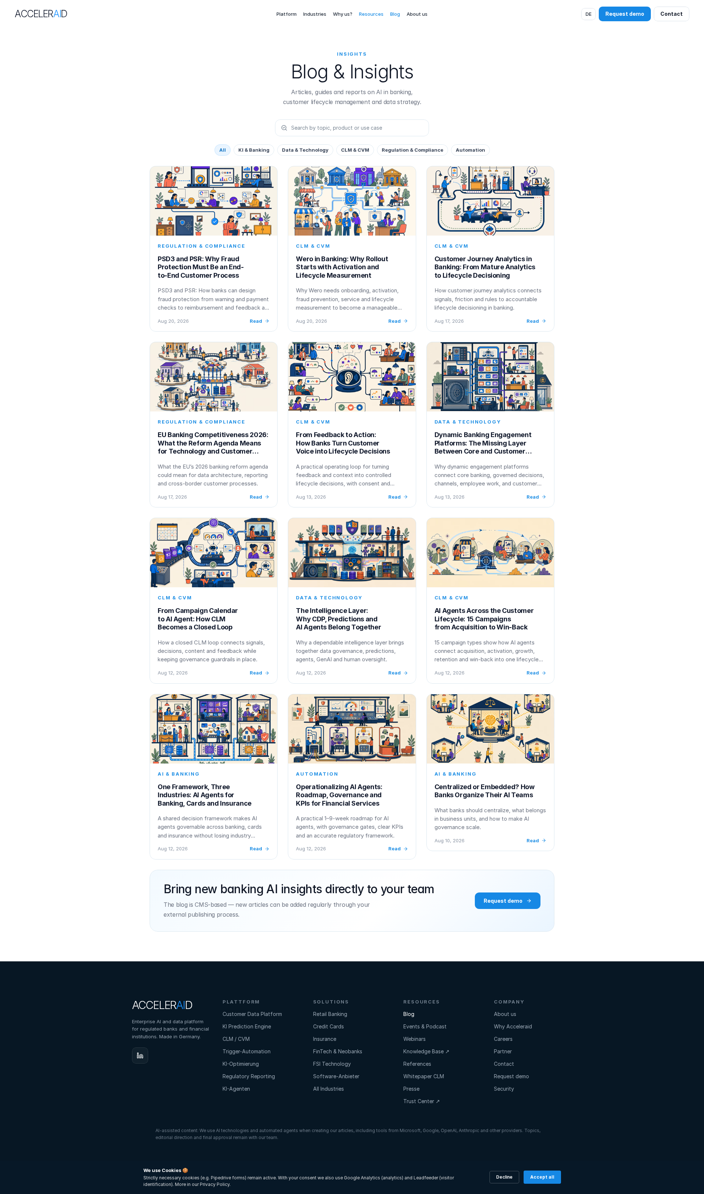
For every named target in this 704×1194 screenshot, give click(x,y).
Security (504, 1089)
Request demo (511, 1076)
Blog (395, 14)
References (417, 1064)
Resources (371, 14)
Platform (286, 14)
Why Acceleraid (513, 1026)
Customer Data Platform (252, 1014)
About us (417, 14)
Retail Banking (330, 1014)
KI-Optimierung (241, 1064)
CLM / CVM (236, 1039)
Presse (411, 1089)
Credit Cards (328, 1026)
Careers (503, 1039)
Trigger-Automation (247, 1051)
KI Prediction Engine (247, 1026)
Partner (503, 1051)
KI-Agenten (236, 1089)
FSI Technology (332, 1064)
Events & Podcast (425, 1026)
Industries (314, 14)
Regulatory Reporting (249, 1076)
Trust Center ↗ (421, 1101)
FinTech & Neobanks (337, 1051)
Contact (504, 1064)
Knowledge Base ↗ (426, 1051)
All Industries (328, 1089)
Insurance (324, 1039)
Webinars (414, 1039)
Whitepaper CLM (423, 1076)
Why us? (342, 14)
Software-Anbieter (336, 1076)
